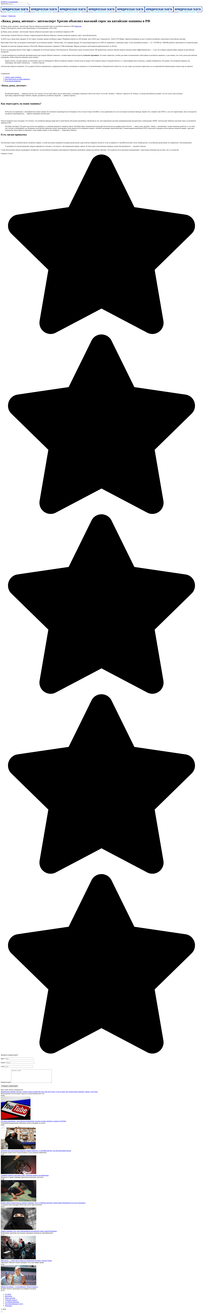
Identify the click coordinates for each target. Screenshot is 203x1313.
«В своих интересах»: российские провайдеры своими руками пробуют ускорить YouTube (33, 1121)
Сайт (2, 1066)
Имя (3, 1059)
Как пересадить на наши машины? (17, 79)
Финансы (8, 1306)
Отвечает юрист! (11, 1300)
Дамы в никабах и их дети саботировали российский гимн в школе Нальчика (29, 1231)
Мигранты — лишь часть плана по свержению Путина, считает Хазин (26, 1260)
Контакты (8, 1296)
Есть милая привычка (13, 81)
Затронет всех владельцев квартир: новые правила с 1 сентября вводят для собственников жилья (36, 1150)
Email (3, 1062)
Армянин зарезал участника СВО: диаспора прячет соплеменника (25, 1175)
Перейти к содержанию (9, 2)
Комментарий (6, 1082)
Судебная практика (12, 1302)
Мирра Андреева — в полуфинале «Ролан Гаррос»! (19, 1287)
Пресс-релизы (10, 1298)
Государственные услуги (14, 1304)
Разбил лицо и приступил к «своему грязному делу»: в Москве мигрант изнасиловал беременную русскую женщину (43, 1203)
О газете (8, 1294)
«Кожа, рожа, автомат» (13, 77)
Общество (77, 26)
